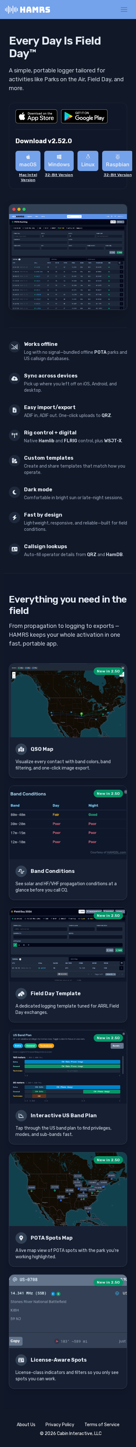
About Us (26, 1424)
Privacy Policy (60, 1424)
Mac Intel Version (28, 177)
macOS (28, 165)
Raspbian (117, 165)
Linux (88, 165)
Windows (59, 165)
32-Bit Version (59, 175)
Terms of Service (102, 1424)
